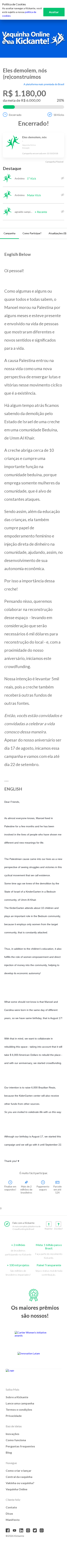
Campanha (9, 233)
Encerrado (15, 114)
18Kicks (58, 114)
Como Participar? (32, 233)
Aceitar (54, 12)
